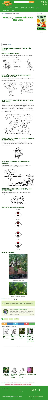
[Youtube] (33, 390)
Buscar (32, 2)
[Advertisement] (18, 33)
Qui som (13, 390)
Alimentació (23, 7)
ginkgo (11, 319)
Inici (2, 13)
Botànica (31, 7)
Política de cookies (35, 398)
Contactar (6, 390)
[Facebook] (31, 390)
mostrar (9, 44)
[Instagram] (37, 390)
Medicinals (6, 10)
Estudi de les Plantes (12, 7)
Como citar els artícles (21, 391)
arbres (6, 319)
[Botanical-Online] (7, 3)
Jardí (37, 7)
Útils (13, 10)
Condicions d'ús (31, 396)
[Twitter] (35, 390)
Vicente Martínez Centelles (22, 302)
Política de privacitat (39, 396)
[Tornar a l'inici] (3, 7)
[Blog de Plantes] (39, 390)
